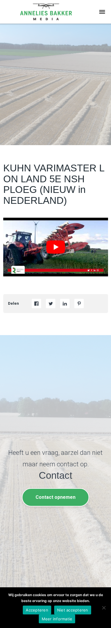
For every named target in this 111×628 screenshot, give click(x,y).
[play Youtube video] (55, 247)
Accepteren (37, 610)
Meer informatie (57, 618)
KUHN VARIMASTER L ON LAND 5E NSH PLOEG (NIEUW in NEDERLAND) (53, 184)
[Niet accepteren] (104, 608)
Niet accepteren (72, 610)
